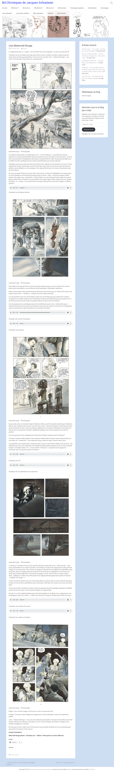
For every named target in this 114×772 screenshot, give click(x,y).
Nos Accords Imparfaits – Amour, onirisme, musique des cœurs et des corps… (93, 56)
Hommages (105, 8)
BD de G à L (26, 8)
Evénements (92, 8)
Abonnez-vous (88, 129)
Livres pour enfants (22, 13)
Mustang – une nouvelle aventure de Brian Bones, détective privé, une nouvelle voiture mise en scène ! (93, 69)
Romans (50, 13)
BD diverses (62, 8)
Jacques (25, 48)
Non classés (61, 13)
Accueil (4, 8)
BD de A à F (15, 8)
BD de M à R (38, 8)
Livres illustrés (7, 13)
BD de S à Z (50, 8)
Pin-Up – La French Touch (65, 762)
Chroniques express (77, 8)
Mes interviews (38, 13)
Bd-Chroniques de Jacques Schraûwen (27, 2)
